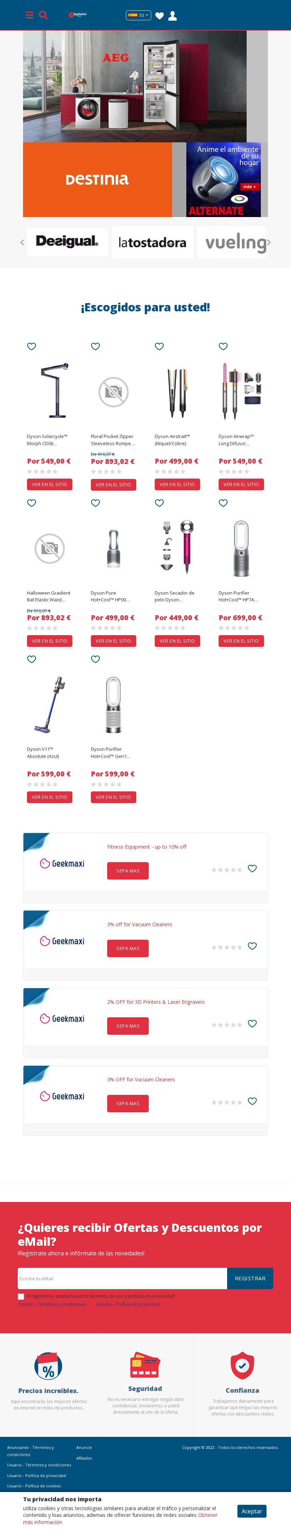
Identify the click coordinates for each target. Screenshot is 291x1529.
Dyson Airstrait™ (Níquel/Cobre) (172, 440)
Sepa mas (127, 871)
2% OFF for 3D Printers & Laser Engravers (156, 1002)
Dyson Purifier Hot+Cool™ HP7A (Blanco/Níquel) (236, 597)
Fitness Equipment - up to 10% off (147, 847)
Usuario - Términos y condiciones (52, 1304)
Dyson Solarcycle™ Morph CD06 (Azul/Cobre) (47, 440)
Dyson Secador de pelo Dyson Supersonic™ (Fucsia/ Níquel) (174, 597)
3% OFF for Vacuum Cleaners (141, 1079)
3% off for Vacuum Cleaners (139, 924)
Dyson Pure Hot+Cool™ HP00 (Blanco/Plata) (108, 597)
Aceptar (252, 1511)
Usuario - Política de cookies (34, 1485)
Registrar (250, 1278)
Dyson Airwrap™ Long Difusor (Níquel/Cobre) (236, 440)
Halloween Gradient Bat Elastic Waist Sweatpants (48, 597)
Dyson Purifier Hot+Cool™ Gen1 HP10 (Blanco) (109, 753)
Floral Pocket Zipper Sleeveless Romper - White (113, 440)
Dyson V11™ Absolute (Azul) (43, 752)
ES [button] (141, 15)
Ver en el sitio (49, 484)
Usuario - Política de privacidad (128, 1304)
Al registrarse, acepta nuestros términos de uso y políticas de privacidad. (100, 1296)
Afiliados (84, 1458)
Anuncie (84, 1447)
